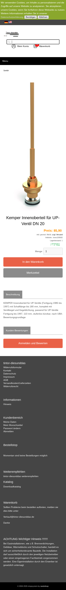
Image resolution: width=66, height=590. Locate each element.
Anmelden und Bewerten (32, 343)
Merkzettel (33, 272)
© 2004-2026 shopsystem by (33, 586)
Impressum (9, 377)
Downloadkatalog (12, 486)
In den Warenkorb (33, 261)
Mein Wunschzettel (13, 425)
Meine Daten (9, 422)
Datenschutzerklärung (12, 17)
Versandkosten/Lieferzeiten (17, 383)
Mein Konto (23, 46)
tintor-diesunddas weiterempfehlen (20, 476)
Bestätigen (31, 17)
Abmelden (8, 431)
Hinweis (7, 404)
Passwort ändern (12, 428)
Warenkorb (44, 46)
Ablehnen (43, 17)
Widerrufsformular (12, 367)
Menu (5, 61)
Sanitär (6, 70)
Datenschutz (9, 373)
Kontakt (7, 370)
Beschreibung (13, 294)
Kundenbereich (13, 417)
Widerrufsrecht (10, 386)
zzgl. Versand (57, 235)
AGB (5, 380)
